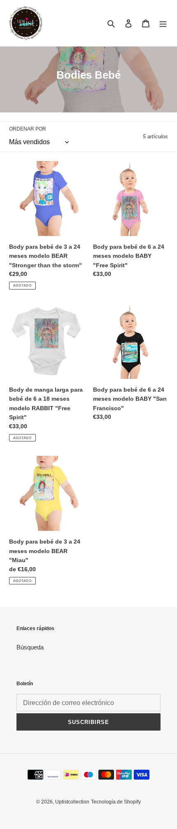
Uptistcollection (72, 802)
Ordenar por (27, 129)
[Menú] (163, 23)
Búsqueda (30, 647)
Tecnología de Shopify (116, 802)
